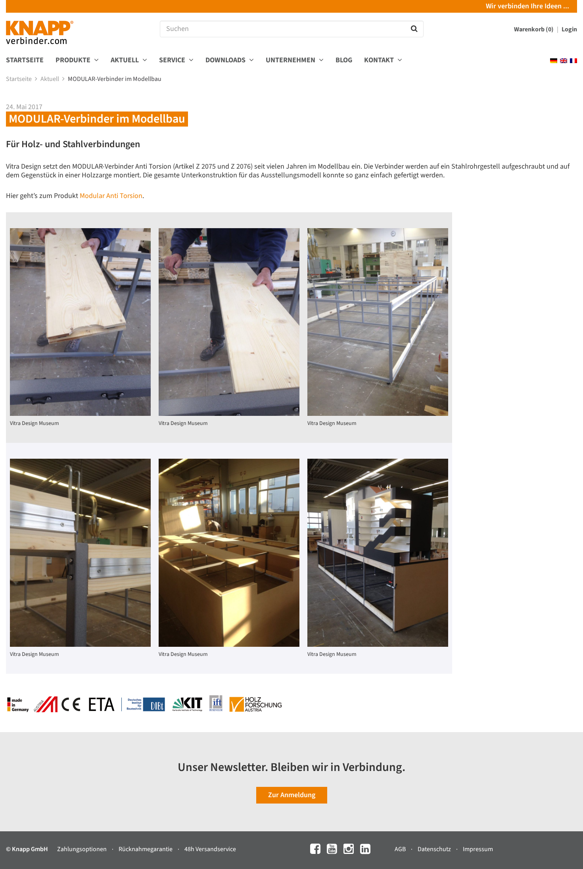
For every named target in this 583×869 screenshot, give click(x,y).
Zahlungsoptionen (82, 849)
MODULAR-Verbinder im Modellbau (115, 79)
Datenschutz (435, 849)
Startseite (25, 60)
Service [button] (173, 60)
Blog (344, 60)
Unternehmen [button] (291, 60)
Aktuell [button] (125, 60)
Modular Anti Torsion (111, 196)
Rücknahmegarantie (146, 849)
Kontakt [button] (379, 60)
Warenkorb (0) (534, 29)
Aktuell (50, 79)
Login (569, 29)
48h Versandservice (210, 849)
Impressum (478, 849)
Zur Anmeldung (291, 795)
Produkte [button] (74, 60)
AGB (401, 849)
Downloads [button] (226, 60)
